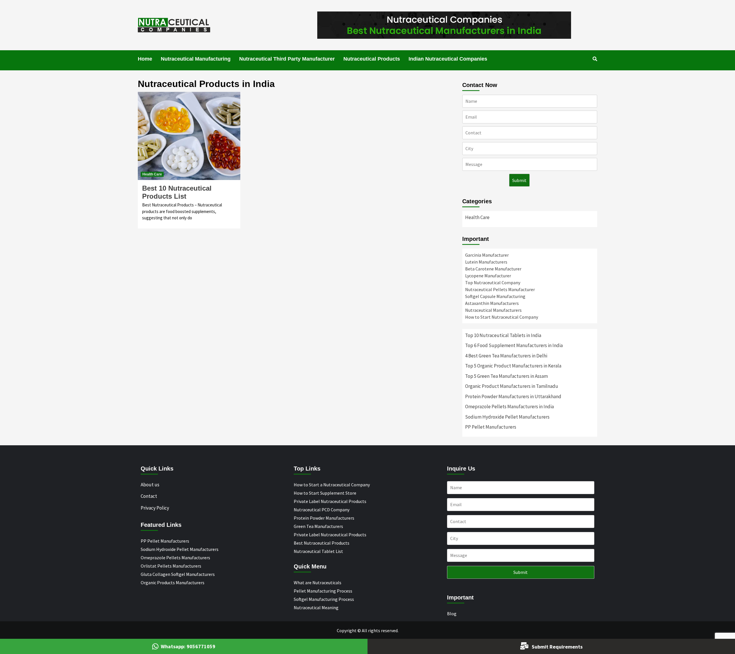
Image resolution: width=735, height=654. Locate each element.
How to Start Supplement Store (325, 493)
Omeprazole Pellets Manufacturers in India (509, 406)
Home (145, 59)
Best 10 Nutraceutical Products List (177, 192)
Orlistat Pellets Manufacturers (171, 566)
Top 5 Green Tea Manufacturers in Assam (506, 376)
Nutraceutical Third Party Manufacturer (287, 59)
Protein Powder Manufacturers (324, 518)
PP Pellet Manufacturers (490, 427)
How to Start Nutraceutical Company (501, 317)
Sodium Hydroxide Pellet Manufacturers (507, 417)
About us (150, 484)
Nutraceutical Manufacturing (196, 59)
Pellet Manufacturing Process (323, 591)
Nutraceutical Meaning (316, 607)
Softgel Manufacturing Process (324, 599)
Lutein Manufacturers (486, 262)
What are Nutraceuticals (317, 582)
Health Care (152, 174)
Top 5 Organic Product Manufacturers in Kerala (513, 366)
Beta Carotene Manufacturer (493, 269)
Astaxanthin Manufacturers (492, 303)
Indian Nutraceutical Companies (448, 59)
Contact (149, 496)
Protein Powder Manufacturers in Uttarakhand (513, 396)
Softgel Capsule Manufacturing (495, 296)
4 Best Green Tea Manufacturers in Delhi (506, 356)
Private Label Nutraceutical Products (330, 501)
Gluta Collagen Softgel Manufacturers (178, 574)
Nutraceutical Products (371, 59)
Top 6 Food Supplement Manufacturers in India (514, 345)
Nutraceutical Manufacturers (493, 310)
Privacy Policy (155, 508)
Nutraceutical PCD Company (321, 509)
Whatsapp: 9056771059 (188, 646)
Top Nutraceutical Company (492, 282)
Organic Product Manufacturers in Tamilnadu (511, 386)
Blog (452, 613)
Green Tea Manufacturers (318, 526)
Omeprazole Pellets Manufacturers (175, 557)
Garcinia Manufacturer (487, 255)
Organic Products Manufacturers (172, 582)
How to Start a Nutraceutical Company (332, 484)
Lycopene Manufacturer (488, 275)
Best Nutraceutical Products (321, 543)
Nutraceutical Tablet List (318, 551)
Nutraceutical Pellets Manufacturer (500, 289)
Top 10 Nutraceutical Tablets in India (503, 335)
